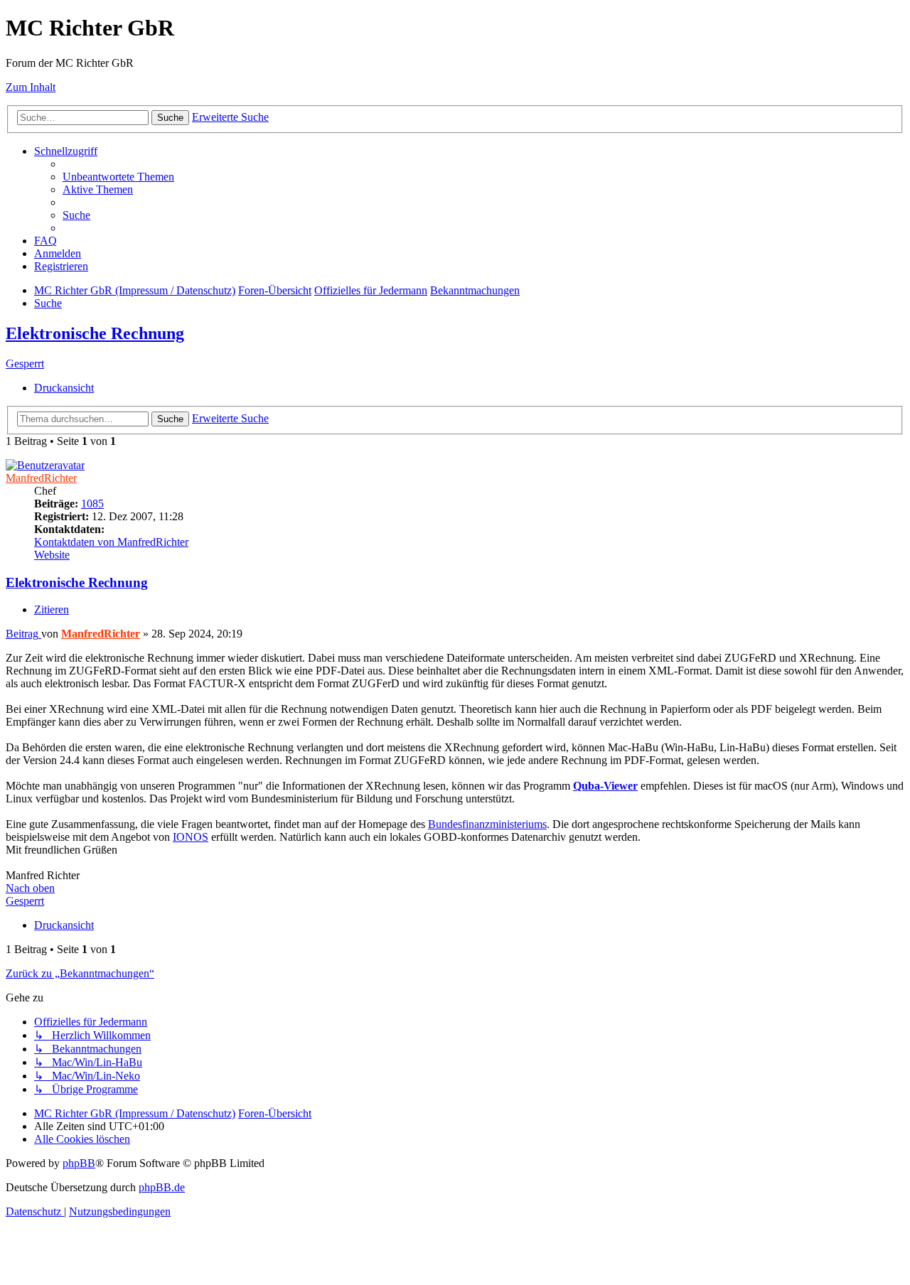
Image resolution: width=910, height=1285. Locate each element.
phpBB (79, 1163)
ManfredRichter (41, 478)
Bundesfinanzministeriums (487, 824)
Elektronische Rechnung (95, 333)
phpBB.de (162, 1187)
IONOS (190, 837)
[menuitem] (118, 177)
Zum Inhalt (30, 87)
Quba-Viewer (605, 786)
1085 (92, 504)
